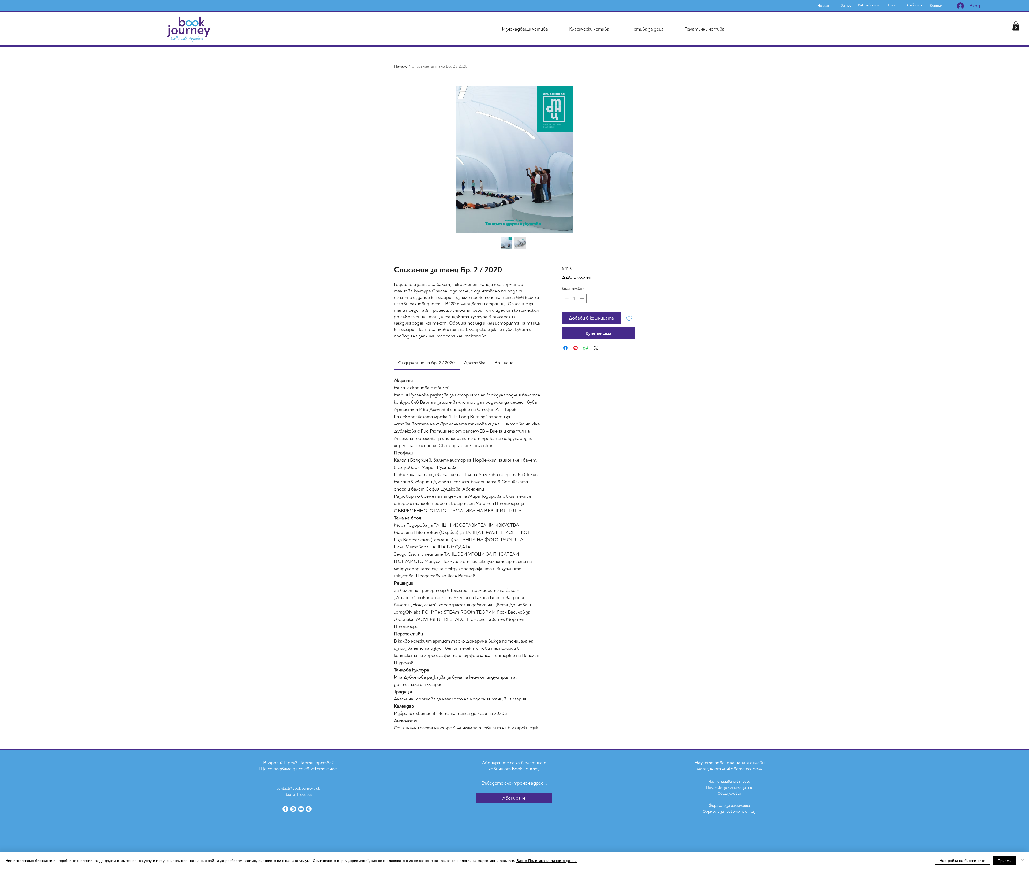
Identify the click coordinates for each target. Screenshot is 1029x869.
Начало (401, 66)
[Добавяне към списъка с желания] (629, 318)
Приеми (1005, 860)
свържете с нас (320, 769)
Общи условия (729, 793)
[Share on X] (596, 348)
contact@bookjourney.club (298, 788)
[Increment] (582, 298)
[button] (1016, 25)
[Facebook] (285, 809)
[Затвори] (1022, 860)
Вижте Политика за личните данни (546, 860)
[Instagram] (293, 809)
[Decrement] (566, 298)
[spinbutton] (574, 298)
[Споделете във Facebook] (565, 348)
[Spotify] (309, 809)
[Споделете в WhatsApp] (586, 348)
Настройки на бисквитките (962, 860)
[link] (426, 363)
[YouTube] (301, 809)
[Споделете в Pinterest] (575, 348)
